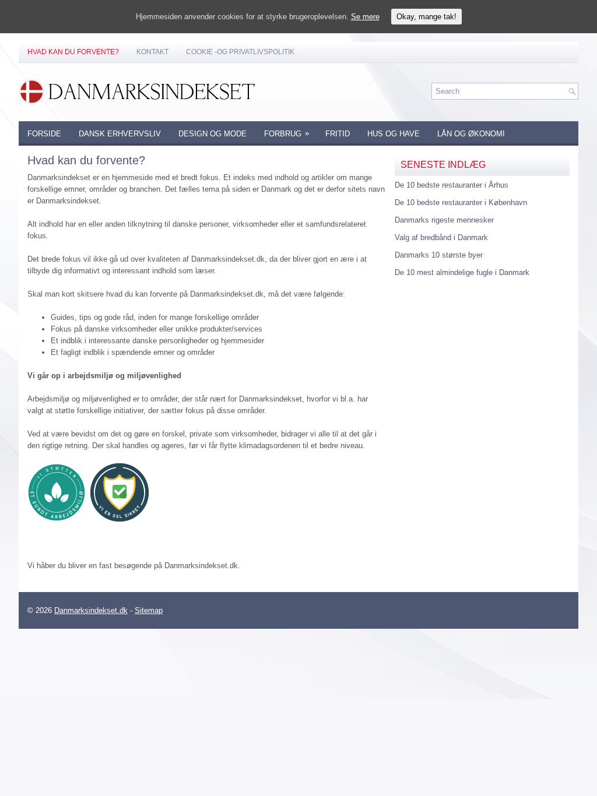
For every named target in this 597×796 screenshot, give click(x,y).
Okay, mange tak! (426, 16)
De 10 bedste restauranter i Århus (451, 185)
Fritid (337, 133)
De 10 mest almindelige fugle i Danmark (462, 272)
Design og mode (212, 133)
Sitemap (149, 610)
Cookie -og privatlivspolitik (240, 52)
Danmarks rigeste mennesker (444, 220)
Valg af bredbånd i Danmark (441, 237)
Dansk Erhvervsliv (120, 133)
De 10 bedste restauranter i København (461, 202)
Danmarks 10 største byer (439, 255)
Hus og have (393, 133)
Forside (44, 133)
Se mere (365, 16)
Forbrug (286, 133)
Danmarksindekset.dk (91, 610)
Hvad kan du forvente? (73, 52)
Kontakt (152, 52)
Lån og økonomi (471, 133)
